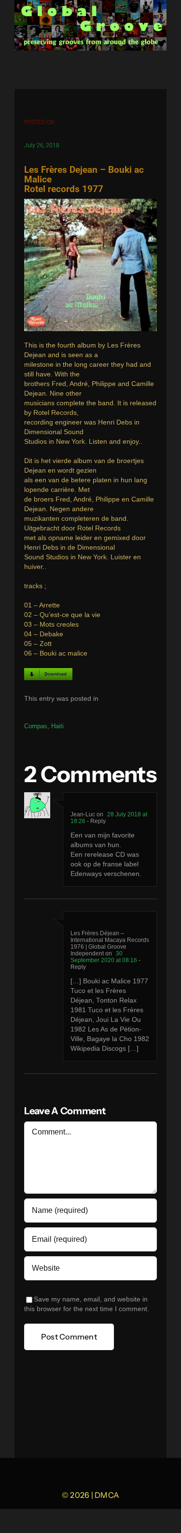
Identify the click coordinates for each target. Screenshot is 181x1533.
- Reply (95, 821)
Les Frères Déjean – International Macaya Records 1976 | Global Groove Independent (109, 943)
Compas (35, 726)
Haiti (57, 726)
